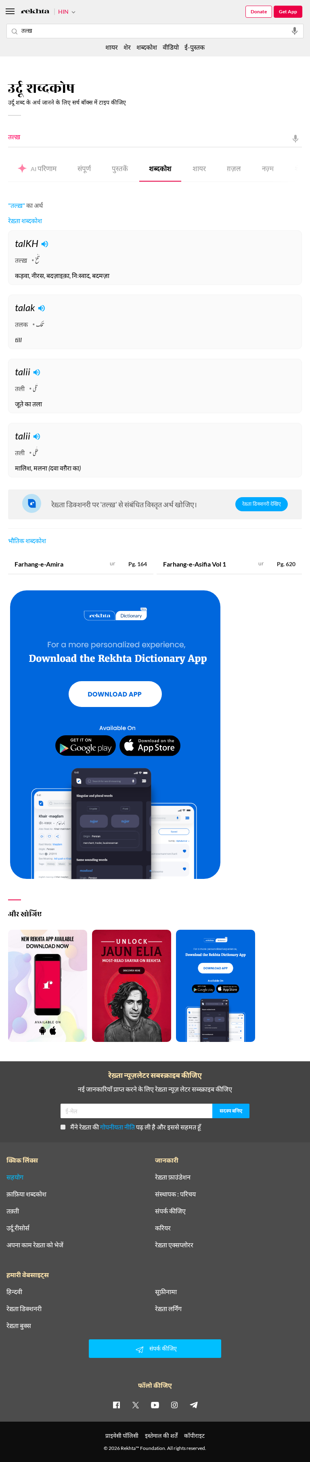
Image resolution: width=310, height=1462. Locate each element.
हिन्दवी (14, 1291)
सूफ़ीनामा (166, 1291)
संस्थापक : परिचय (175, 1194)
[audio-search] (294, 31)
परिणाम (44, 170)
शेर (127, 47)
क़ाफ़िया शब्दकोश (26, 1194)
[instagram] (174, 1404)
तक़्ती (12, 1211)
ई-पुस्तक (194, 47)
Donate (259, 11)
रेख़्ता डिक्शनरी (24, 1308)
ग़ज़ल (234, 170)
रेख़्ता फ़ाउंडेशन (173, 1177)
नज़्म (268, 170)
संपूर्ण (84, 170)
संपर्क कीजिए (170, 1211)
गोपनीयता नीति (117, 1127)
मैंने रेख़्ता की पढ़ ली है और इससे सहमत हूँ (135, 1127)
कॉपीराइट (194, 1435)
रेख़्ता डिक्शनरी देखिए (261, 504)
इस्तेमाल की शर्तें (161, 1435)
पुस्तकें (120, 170)
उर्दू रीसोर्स (17, 1228)
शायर (199, 170)
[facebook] (116, 1404)
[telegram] (193, 1404)
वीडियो (171, 47)
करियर (163, 1228)
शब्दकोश (160, 170)
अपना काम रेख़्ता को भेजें (34, 1245)
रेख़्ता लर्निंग (168, 1308)
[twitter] (135, 1404)
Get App (288, 11)
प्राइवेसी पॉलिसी (121, 1435)
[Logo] (35, 12)
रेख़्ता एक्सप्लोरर (174, 1245)
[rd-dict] (115, 735)
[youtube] (155, 1404)
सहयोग (14, 1177)
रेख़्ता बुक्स (18, 1325)
